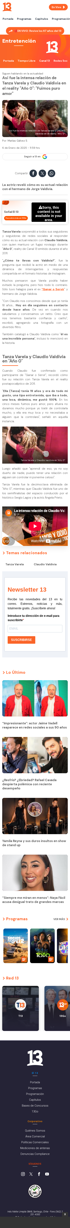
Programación (35, 1094)
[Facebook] (39, 1174)
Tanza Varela (14, 564)
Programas (24, 18)
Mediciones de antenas (35, 1148)
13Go (35, 1111)
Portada (8, 18)
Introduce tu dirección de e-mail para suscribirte (33, 618)
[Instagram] (23, 1174)
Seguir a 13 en (32, 156)
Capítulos (41, 18)
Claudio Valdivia (45, 564)
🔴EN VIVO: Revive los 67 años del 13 (37, 31)
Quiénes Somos (35, 1130)
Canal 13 (44, 60)
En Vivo (56, 7)
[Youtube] (47, 1174)
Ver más (59, 919)
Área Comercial (35, 1136)
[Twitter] (31, 1174)
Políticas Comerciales (35, 1142)
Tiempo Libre (26, 60)
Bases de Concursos (35, 1105)
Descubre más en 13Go (16, 218)
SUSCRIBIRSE (21, 639)
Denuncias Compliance (35, 1154)
